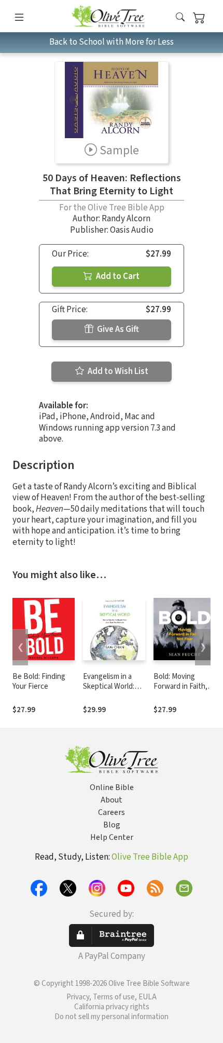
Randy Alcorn (126, 218)
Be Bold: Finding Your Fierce (38, 681)
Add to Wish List (117, 371)
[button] (180, 17)
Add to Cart (117, 276)
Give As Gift (117, 329)
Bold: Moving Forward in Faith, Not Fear (180, 686)
